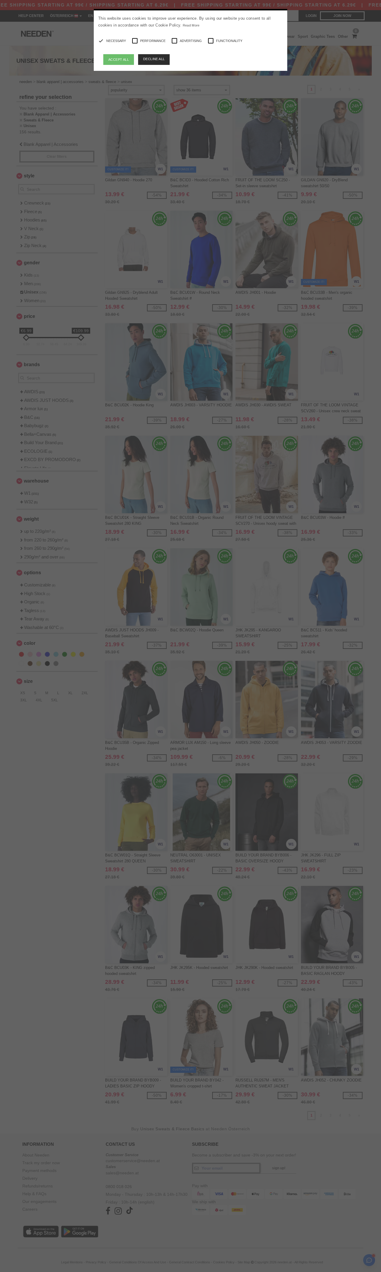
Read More (191, 25)
